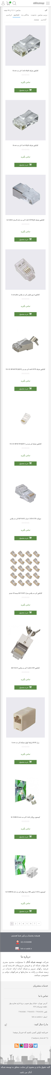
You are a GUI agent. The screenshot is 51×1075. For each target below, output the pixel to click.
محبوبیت (33, 15)
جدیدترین (16, 15)
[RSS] (17, 1046)
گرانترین (43, 20)
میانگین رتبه (25, 15)
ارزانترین (9, 15)
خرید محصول (23, 90)
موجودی (36, 20)
